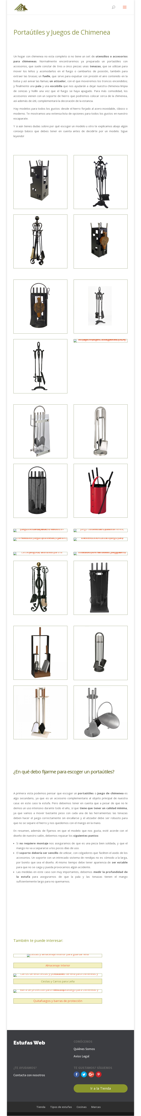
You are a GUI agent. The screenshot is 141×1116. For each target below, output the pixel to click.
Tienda (40, 1107)
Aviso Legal (81, 1056)
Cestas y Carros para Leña (58, 981)
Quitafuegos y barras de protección (57, 1001)
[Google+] (91, 1074)
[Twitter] (84, 1074)
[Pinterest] (99, 1074)
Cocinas (81, 1107)
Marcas (96, 1107)
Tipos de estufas (61, 1107)
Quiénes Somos (84, 1049)
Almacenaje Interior (58, 965)
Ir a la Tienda (100, 1088)
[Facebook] (76, 1074)
